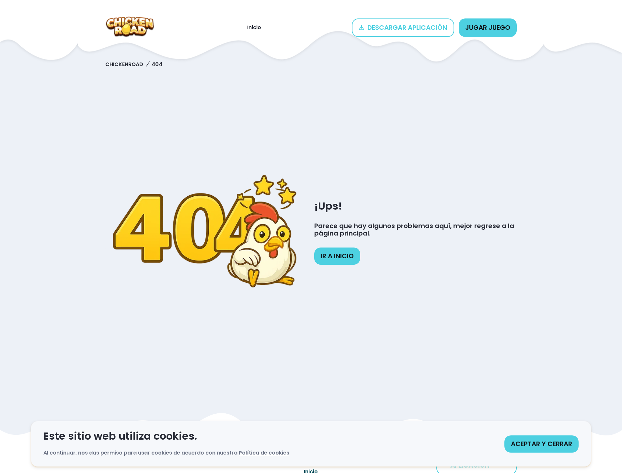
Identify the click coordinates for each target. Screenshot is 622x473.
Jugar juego (487, 27)
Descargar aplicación (407, 27)
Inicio (254, 27)
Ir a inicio (337, 255)
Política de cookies (264, 452)
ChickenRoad (124, 64)
